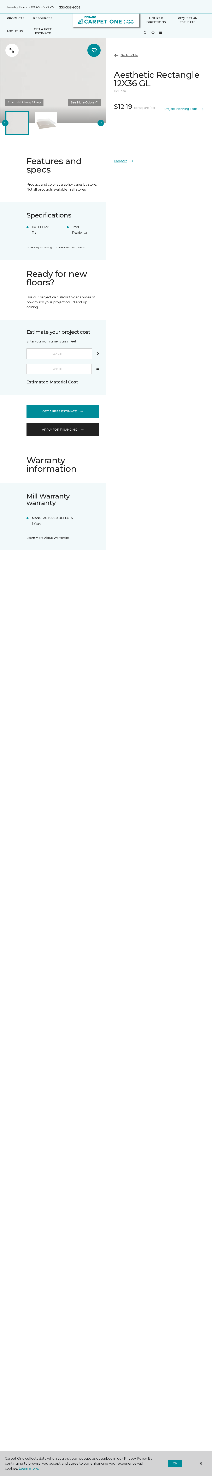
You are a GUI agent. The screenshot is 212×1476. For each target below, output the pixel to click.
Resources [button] (42, 18)
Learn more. (29, 1468)
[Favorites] (153, 33)
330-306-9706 (69, 7)
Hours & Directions (156, 20)
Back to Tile (129, 55)
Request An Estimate (188, 20)
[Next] (101, 123)
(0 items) (160, 32)
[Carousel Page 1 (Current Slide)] (17, 123)
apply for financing (59, 429)
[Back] (5, 123)
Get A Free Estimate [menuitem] (43, 31)
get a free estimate (59, 411)
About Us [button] (15, 31)
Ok (175, 1463)
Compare (120, 161)
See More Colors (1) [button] (84, 102)
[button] (145, 33)
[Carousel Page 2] (46, 123)
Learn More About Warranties (47, 538)
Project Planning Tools (181, 109)
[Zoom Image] (12, 50)
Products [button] (15, 18)
